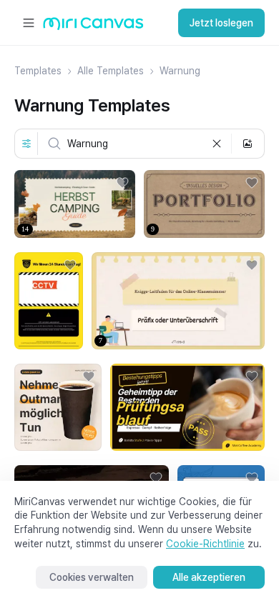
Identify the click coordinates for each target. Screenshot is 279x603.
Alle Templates (110, 70)
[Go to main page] (93, 27)
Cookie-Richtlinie (205, 543)
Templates (38, 70)
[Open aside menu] (28, 23)
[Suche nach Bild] (248, 144)
